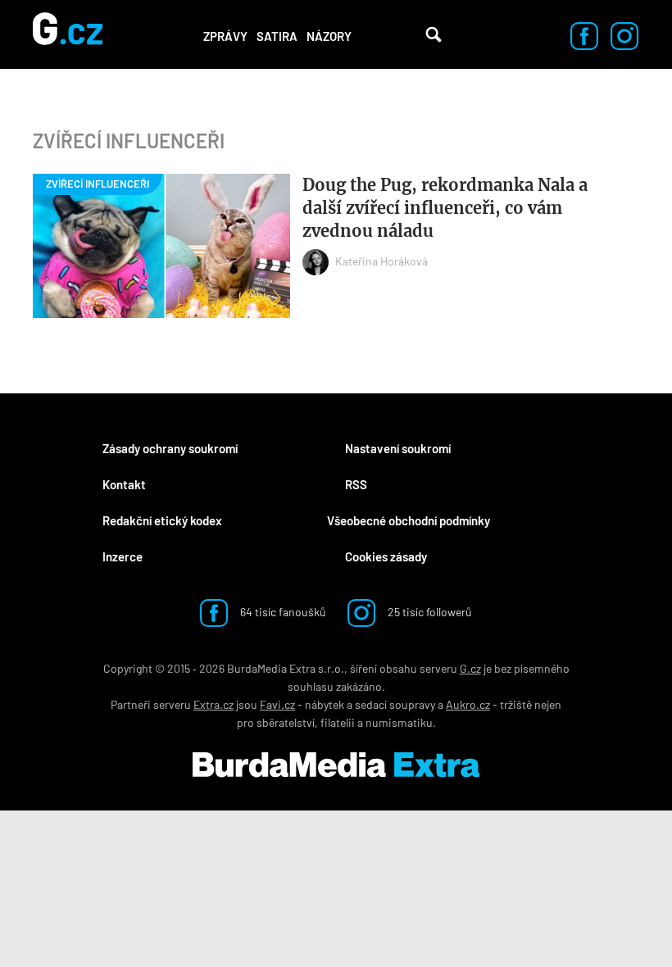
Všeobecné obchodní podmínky (408, 520)
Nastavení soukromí (398, 448)
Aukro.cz (468, 704)
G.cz (470, 668)
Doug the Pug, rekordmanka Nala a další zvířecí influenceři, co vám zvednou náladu (445, 208)
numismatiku (399, 722)
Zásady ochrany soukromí (170, 448)
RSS (356, 484)
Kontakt (124, 484)
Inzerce (122, 556)
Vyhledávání (433, 34)
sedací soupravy (395, 704)
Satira (277, 36)
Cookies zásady (386, 556)
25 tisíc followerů (428, 612)
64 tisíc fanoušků (282, 612)
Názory (329, 36)
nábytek (324, 704)
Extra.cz (213, 704)
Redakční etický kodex (162, 520)
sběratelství (286, 722)
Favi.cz (277, 704)
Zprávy (225, 36)
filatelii (337, 722)
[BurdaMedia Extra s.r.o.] (336, 764)
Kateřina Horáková (381, 261)
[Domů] (67, 34)
